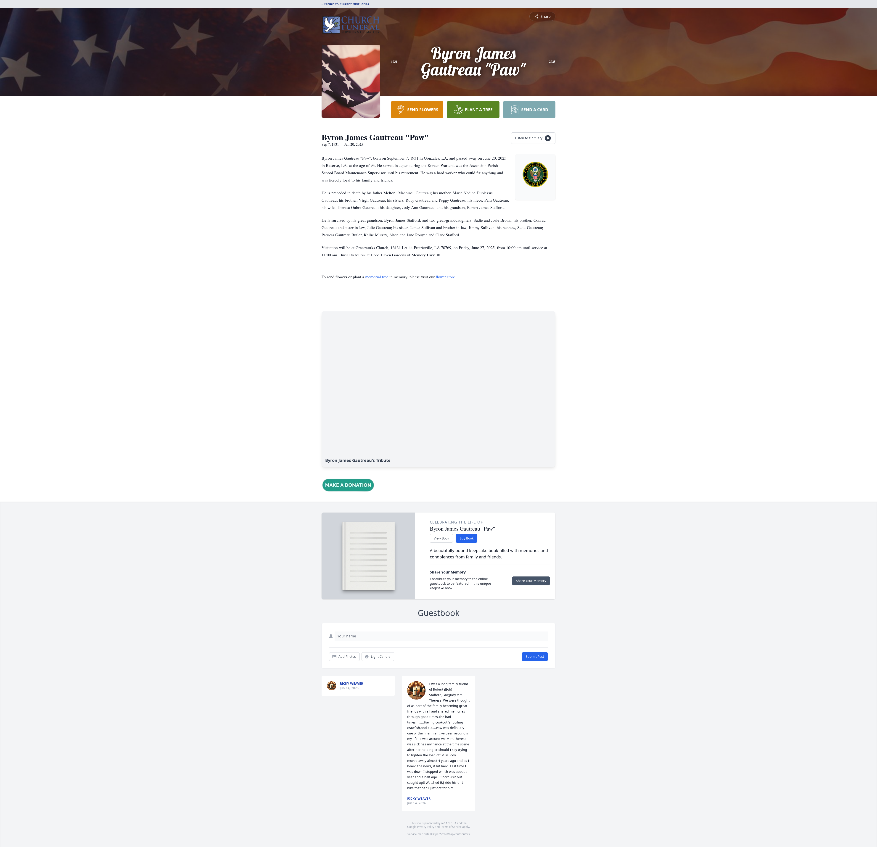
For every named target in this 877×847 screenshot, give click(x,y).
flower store (445, 276)
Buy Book (466, 538)
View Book (441, 538)
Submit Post (535, 656)
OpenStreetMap (443, 834)
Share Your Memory (531, 581)
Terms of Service (451, 827)
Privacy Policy (425, 827)
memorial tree (376, 276)
